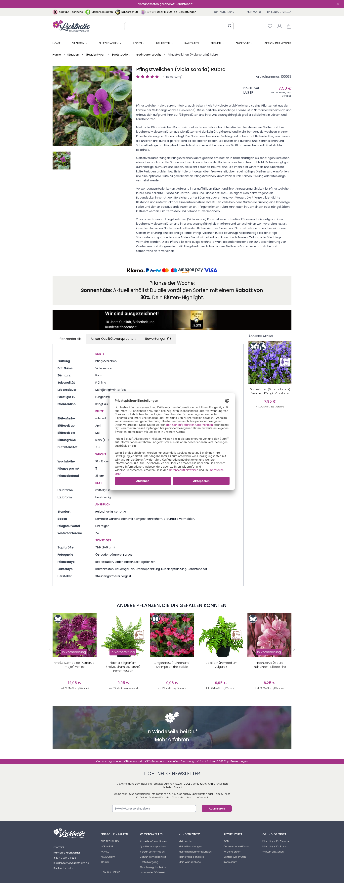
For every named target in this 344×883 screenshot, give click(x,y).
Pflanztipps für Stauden (276, 841)
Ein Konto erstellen (279, 12)
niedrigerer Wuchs (148, 55)
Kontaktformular (63, 868)
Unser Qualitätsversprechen (113, 338)
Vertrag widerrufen (235, 857)
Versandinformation (152, 851)
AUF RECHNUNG (110, 841)
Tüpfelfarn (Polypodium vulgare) (220, 665)
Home (57, 43)
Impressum (230, 862)
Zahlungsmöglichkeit (153, 857)
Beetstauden (121, 55)
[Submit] (230, 26)
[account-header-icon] (279, 26)
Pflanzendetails (69, 339)
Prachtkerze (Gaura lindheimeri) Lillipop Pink (269, 665)
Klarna (105, 862)
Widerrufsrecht (232, 851)
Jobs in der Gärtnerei (152, 872)
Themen (215, 43)
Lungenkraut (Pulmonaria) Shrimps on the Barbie (172, 665)
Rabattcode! (184, 4)
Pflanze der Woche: (172, 283)
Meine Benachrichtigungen (195, 851)
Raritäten (192, 43)
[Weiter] (294, 649)
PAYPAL (105, 851)
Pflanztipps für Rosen (274, 846)
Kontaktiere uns (224, 12)
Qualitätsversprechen (153, 846)
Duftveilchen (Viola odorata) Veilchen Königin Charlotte (270, 391)
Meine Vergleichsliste (191, 857)
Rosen (137, 43)
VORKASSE (107, 846)
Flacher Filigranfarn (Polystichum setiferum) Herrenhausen (123, 667)
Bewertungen (158, 338)
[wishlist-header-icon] (270, 26)
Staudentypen (95, 55)
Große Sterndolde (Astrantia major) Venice (74, 665)
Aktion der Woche (277, 43)
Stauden (78, 43)
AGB (226, 841)
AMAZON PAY (108, 857)
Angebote (243, 43)
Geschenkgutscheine (153, 867)
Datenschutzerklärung (237, 846)
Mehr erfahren (172, 740)
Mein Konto (254, 12)
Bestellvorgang (149, 862)
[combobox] (179, 26)
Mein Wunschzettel (190, 862)
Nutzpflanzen (108, 43)
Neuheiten (163, 43)
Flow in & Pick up (110, 872)
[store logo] (71, 26)
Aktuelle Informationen (153, 841)
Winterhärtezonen (273, 851)
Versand (286, 95)
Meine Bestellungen (190, 846)
